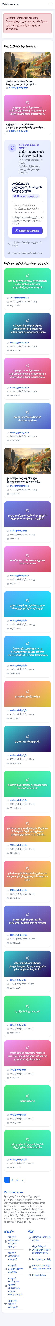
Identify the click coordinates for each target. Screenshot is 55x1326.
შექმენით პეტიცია (29, 230)
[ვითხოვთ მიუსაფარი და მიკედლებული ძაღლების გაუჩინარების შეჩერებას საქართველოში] (27, 71)
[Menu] (50, 4)
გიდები (9, 1231)
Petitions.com (11, 4)
